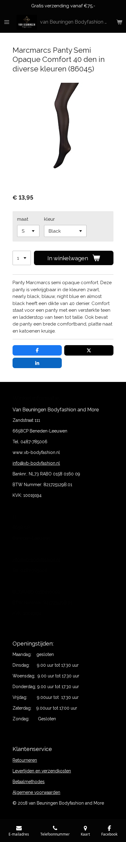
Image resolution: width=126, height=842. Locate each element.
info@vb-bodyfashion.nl (36, 463)
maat (22, 219)
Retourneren (25, 760)
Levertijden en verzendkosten (42, 770)
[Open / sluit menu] (6, 22)
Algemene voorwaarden (36, 792)
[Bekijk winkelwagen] (119, 22)
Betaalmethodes (29, 781)
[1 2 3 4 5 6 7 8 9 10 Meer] (22, 258)
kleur (49, 219)
